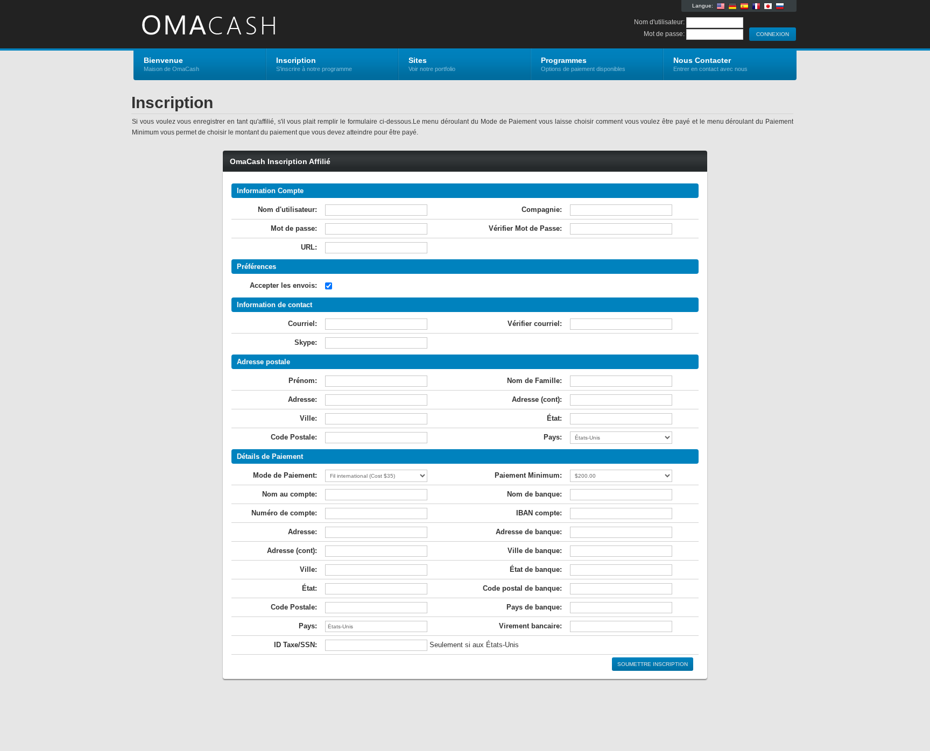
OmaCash (262, 24)
